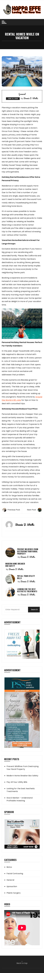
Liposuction (12, 886)
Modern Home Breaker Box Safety (15, 564)
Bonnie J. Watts (31, 98)
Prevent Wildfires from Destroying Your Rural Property (27, 551)
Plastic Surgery (14, 893)
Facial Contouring (15, 873)
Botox (9, 867)
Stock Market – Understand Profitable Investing (20, 799)
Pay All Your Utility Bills (26, 577)
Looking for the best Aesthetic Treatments (27, 590)
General (22, 94)
